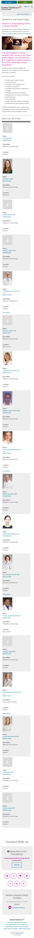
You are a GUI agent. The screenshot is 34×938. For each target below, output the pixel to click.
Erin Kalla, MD (7, 138)
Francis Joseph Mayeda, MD (11, 615)
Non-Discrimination (23, 926)
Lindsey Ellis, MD (8, 772)
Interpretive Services (18, 907)
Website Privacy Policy (24, 928)
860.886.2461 (7, 140)
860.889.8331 (7, 536)
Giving (25, 2)
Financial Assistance (11, 924)
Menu (26, 6)
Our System (8, 2)
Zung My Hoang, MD (9, 651)
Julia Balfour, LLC (19, 933)
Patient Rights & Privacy (12, 926)
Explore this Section (23, 14)
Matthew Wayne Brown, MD (11, 410)
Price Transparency (23, 924)
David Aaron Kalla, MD (10, 494)
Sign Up (17, 865)
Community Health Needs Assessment (17, 922)
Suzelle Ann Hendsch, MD (11, 370)
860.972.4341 (7, 696)
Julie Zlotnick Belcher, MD (11, 534)
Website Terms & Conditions (11, 928)
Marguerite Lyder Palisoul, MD (12, 692)
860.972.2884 (7, 295)
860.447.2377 (7, 333)
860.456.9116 (7, 181)
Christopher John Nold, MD (11, 291)
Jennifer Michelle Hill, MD (11, 736)
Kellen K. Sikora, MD (9, 250)
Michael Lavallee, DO (9, 330)
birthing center (12, 33)
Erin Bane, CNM (8, 179)
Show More (6, 312)
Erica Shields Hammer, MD (11, 574)
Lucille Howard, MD (9, 808)
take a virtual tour (25, 33)
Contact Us (17, 904)
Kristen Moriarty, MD (9, 214)
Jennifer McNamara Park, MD (12, 449)
